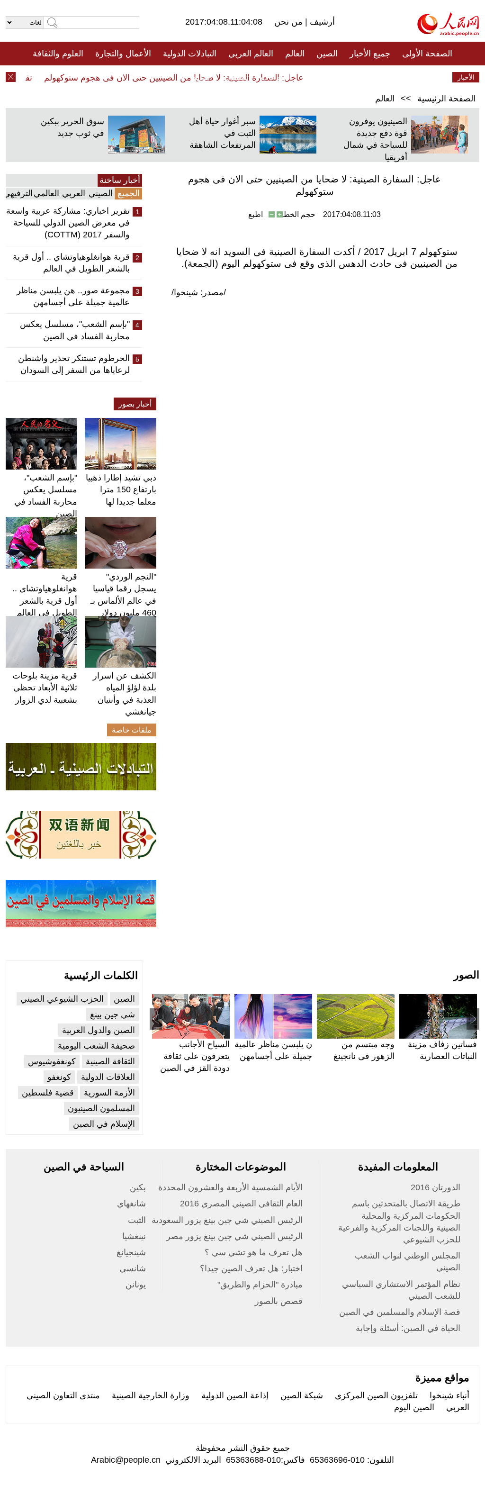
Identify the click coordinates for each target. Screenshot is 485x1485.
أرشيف (321, 22)
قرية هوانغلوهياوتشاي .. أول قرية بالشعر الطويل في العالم (71, 262)
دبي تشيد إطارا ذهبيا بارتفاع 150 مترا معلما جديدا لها (121, 489)
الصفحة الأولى (427, 53)
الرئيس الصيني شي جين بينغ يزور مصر (234, 1236)
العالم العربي (250, 53)
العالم (295, 53)
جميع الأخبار (370, 53)
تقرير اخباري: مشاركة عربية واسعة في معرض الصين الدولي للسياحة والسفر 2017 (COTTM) (68, 222)
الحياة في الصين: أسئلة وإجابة (408, 1328)
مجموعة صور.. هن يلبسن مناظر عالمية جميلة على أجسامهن (73, 296)
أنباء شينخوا (449, 1395)
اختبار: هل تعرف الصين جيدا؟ (251, 1268)
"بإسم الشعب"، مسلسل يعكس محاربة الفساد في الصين (75, 330)
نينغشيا (134, 1236)
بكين (138, 1187)
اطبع (255, 214)
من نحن (289, 22)
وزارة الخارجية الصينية (150, 1395)
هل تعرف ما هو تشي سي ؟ (254, 1252)
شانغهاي (131, 1203)
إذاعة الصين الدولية (235, 1395)
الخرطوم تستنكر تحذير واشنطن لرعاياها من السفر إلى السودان (74, 364)
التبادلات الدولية (189, 53)
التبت (137, 1220)
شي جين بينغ (112, 1014)
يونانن (136, 1284)
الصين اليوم (414, 1407)
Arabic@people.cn (126, 1460)
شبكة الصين (301, 1395)
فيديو (201, 77)
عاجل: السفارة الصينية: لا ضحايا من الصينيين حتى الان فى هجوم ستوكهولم (184, 77)
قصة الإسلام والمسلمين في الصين (399, 1312)
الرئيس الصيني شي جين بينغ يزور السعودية (227, 1220)
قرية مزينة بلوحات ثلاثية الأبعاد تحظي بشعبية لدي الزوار (44, 687)
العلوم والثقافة (58, 53)
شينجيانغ (131, 1252)
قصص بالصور (279, 1301)
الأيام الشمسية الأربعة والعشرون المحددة (230, 1187)
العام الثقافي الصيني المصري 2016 (241, 1203)
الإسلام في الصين (104, 1124)
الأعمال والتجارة (123, 53)
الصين (327, 53)
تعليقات (235, 77)
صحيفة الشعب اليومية (96, 1045)
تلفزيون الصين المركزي (376, 1395)
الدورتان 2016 (435, 1187)
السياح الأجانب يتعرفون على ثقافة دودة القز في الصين (195, 1056)
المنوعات (276, 77)
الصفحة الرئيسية (446, 98)
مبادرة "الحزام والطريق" (260, 1284)
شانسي (132, 1268)
